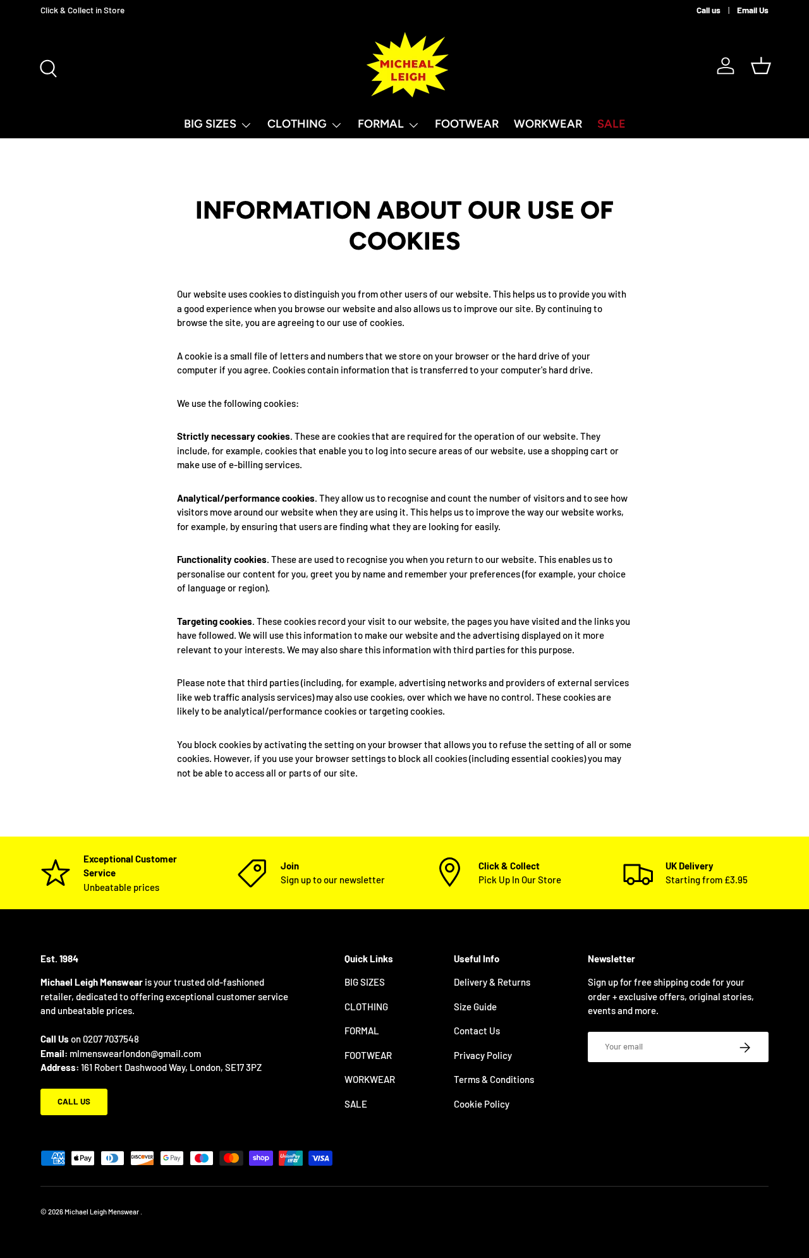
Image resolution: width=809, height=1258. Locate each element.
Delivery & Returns (492, 982)
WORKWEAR (548, 124)
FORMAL (381, 124)
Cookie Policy (481, 1104)
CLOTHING (297, 124)
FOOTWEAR (467, 124)
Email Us (753, 9)
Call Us (74, 1102)
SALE (611, 124)
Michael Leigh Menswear (102, 1211)
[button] (761, 66)
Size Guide (475, 1006)
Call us (708, 9)
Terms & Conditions (494, 1080)
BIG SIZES (210, 124)
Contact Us (477, 1031)
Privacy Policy (483, 1055)
